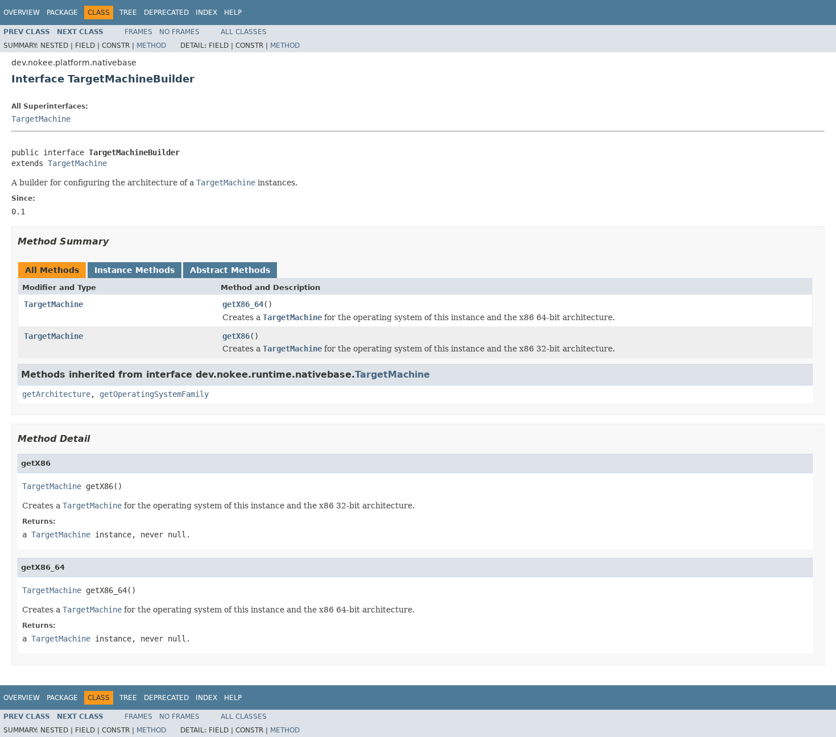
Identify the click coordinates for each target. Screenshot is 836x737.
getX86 (236, 336)
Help (233, 12)
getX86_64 (242, 304)
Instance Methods (134, 270)
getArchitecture (56, 394)
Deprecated (166, 12)
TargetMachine (41, 118)
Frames (138, 32)
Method (151, 45)
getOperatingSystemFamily (154, 394)
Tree (128, 12)
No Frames (179, 32)
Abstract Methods (230, 270)
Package (62, 12)
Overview (21, 12)
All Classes (244, 32)
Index (206, 12)
